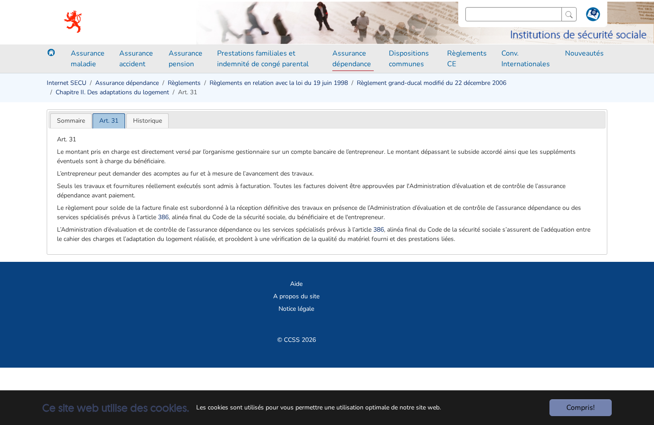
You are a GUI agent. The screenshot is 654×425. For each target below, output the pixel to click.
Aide (296, 284)
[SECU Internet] (74, 22)
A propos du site (296, 296)
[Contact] (592, 16)
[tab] (71, 120)
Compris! (580, 408)
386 (163, 217)
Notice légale (296, 309)
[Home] (51, 52)
